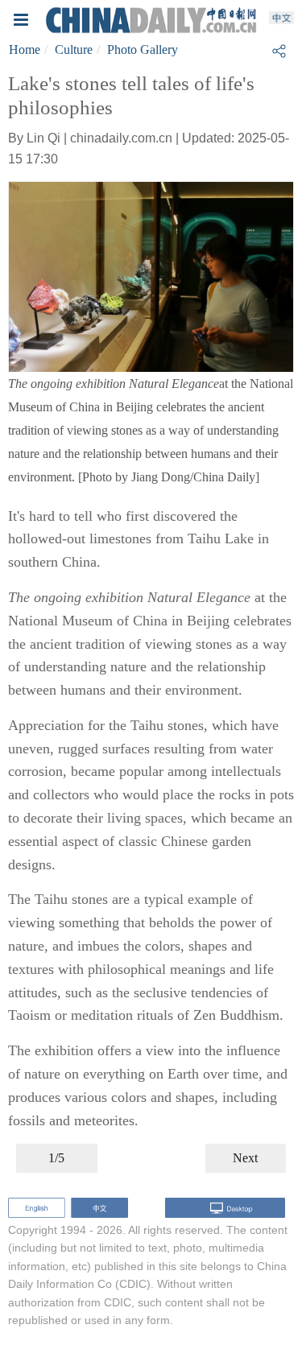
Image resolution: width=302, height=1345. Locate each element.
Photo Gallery (142, 49)
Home (24, 49)
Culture (74, 49)
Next (245, 1158)
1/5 (56, 1158)
